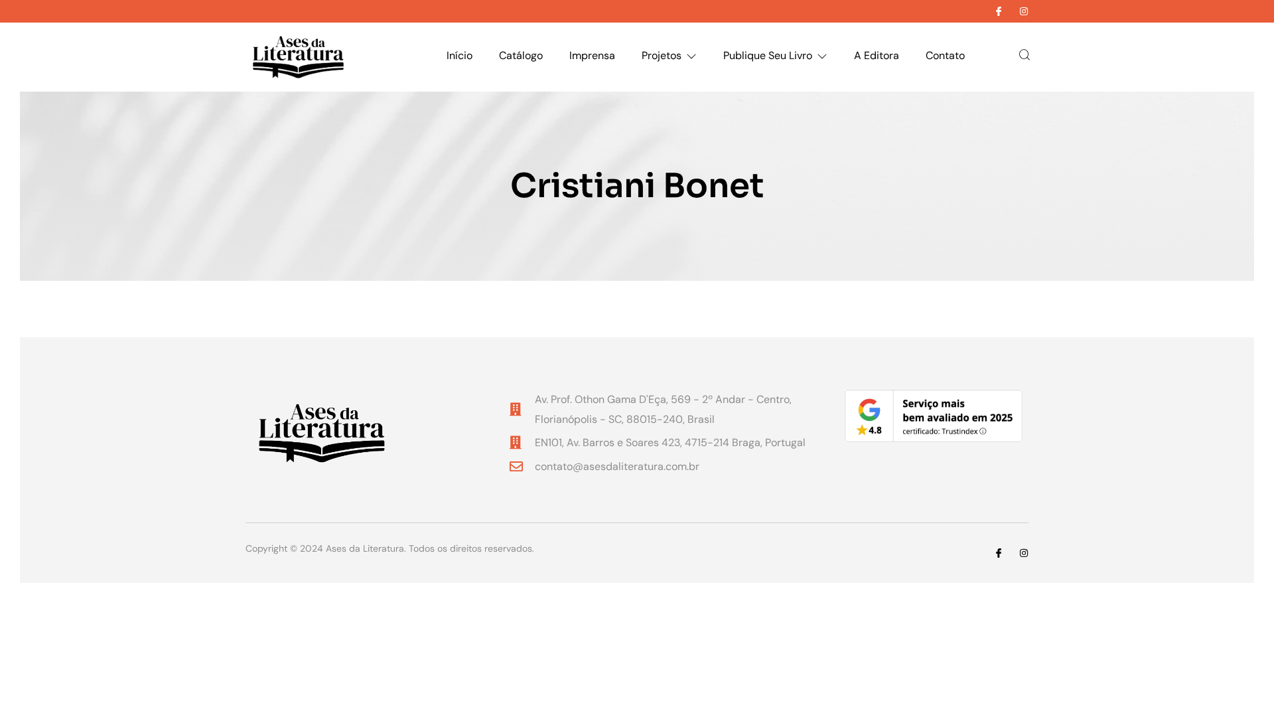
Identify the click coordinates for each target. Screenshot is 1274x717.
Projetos (661, 55)
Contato (945, 55)
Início (459, 55)
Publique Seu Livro (767, 55)
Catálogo (521, 55)
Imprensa (592, 55)
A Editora (876, 55)
